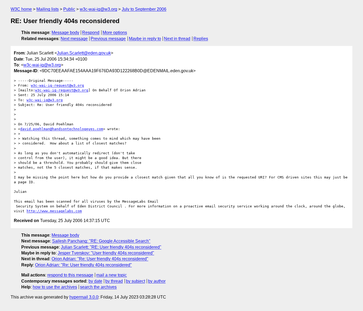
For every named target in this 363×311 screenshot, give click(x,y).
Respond (90, 32)
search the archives (98, 287)
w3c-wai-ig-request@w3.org (57, 85)
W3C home (21, 9)
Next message (74, 38)
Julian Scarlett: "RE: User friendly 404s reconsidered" (111, 247)
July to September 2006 (144, 9)
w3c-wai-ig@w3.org (98, 9)
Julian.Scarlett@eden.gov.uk (84, 53)
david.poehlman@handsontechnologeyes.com (61, 129)
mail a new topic (111, 275)
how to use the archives (55, 287)
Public (69, 9)
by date (95, 281)
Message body (65, 32)
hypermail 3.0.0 (83, 297)
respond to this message (70, 275)
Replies (200, 38)
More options (115, 32)
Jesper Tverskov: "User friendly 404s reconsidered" (106, 253)
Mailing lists (47, 9)
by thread (114, 281)
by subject (135, 281)
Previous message (108, 38)
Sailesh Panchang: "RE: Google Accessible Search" (101, 241)
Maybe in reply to (145, 38)
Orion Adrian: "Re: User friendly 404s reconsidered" (100, 259)
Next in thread (177, 38)
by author (157, 281)
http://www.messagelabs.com (54, 211)
